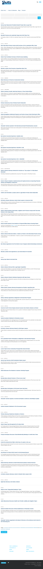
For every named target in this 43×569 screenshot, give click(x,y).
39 (7, 529)
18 (21, 527)
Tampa (27, 549)
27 (33, 527)
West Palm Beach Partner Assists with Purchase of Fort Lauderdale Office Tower (19, 45)
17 (20, 527)
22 (26, 527)
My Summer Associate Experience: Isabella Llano (12, 136)
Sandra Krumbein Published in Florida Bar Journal (12, 318)
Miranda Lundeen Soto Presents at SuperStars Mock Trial (14, 68)
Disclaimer (39, 562)
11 (12, 527)
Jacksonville (12, 547)
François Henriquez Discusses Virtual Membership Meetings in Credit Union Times (19, 434)
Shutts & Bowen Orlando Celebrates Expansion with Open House (15, 277)
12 (13, 527)
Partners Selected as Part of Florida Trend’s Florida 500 (13, 102)
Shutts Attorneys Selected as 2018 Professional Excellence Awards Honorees (18, 462)
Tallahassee (29, 547)
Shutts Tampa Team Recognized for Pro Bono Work (12, 424)
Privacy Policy (28, 564)
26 (31, 527)
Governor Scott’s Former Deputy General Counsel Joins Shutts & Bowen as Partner (19, 307)
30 (37, 527)
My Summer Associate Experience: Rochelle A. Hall (12, 147)
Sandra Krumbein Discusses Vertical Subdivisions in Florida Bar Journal (17, 508)
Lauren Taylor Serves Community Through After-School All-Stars (15, 348)
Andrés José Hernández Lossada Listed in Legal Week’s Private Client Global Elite (19, 192)
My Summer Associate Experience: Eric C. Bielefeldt (12, 159)
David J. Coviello (14, 225)
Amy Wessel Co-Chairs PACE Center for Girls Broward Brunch (15, 452)
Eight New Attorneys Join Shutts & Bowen (10, 481)
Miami (10, 549)
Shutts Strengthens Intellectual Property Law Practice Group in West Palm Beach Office (20, 114)
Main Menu (21, 0)
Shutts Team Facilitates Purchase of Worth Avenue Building (14, 56)
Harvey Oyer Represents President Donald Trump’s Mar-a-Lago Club (16, 25)
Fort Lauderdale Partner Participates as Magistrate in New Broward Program (18, 338)
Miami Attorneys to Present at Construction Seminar (12, 79)
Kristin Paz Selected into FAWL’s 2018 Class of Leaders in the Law (15, 442)
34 (1, 529)
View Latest (4, 532)
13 (14, 527)
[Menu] (40, 2)
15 (17, 527)
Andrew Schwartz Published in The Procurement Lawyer (13, 406)
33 (41, 527)
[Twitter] (14, 562)
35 (2, 529)
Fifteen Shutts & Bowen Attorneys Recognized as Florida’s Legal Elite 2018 (17, 287)
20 (23, 527)
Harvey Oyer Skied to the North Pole (9, 259)
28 (34, 527)
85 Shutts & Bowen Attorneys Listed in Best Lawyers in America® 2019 (17, 200)
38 (6, 529)
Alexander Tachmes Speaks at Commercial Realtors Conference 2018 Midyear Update (20, 398)
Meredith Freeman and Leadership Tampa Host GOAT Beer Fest (15, 35)
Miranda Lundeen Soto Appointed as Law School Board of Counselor (16, 251)
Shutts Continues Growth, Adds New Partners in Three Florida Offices (16, 91)
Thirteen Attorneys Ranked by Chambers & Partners (12, 414)
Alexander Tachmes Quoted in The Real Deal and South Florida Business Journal (19, 125)
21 (25, 527)
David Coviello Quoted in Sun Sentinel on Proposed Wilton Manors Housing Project (19, 223)
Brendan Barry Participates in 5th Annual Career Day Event (14, 388)
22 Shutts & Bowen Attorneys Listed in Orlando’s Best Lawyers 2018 (16, 474)
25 (30, 527)
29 (35, 527)
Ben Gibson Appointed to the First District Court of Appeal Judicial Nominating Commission (21, 243)
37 (5, 529)
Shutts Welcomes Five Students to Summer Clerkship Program (15, 370)
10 (10, 527)
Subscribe (3, 562)
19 (22, 527)
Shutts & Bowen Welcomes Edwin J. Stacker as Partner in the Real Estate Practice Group (21, 233)
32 (39, 527)
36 (4, 529)
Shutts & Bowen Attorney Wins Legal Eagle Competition (13, 267)
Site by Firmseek (38, 565)
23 (27, 527)
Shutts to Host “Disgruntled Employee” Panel (11, 489)
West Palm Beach (30, 551)
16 (18, 527)
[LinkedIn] (11, 562)
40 (9, 529)
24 (29, 527)
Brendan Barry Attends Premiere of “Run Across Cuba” (13, 378)
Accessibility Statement (36, 564)
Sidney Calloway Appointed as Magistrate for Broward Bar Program (16, 297)
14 (16, 527)
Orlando (11, 551)
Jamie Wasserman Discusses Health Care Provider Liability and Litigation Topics (19, 501)
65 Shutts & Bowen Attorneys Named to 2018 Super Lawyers (14, 328)
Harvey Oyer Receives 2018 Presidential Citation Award (13, 360)
